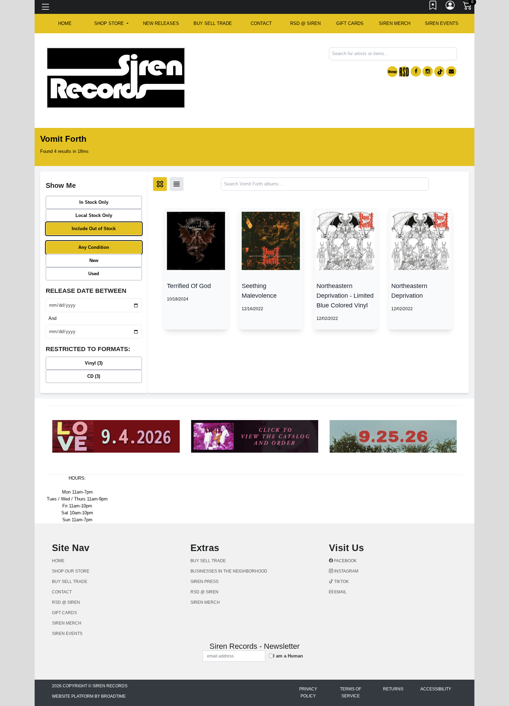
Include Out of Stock (94, 228)
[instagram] (428, 71)
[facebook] (416, 71)
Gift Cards (350, 23)
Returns (393, 689)
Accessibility (435, 689)
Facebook (345, 560)
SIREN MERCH (394, 23)
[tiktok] (439, 72)
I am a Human (288, 656)
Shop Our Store (70, 571)
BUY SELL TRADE (213, 23)
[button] (111, 23)
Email (340, 592)
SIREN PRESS (204, 581)
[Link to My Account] (450, 7)
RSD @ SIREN (305, 23)
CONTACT (261, 23)
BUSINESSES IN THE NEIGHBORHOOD (228, 571)
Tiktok (341, 581)
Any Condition (93, 247)
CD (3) (93, 376)
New (93, 260)
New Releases (161, 23)
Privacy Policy (308, 692)
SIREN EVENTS (441, 23)
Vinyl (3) (93, 363)
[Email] (451, 71)
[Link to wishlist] (433, 7)
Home (58, 560)
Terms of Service (350, 692)
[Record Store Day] (404, 72)
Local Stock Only (93, 215)
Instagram (345, 571)
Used (93, 273)
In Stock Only (93, 202)
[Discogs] (392, 72)
